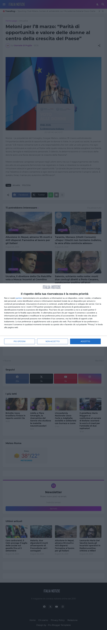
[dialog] (53, 315)
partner (19, 298)
